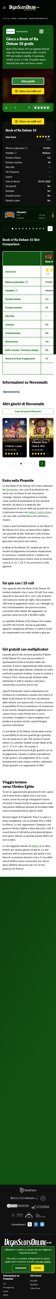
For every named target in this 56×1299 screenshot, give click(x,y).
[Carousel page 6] (29, 228)
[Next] (50, 228)
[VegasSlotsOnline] (28, 1243)
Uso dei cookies (43, 1261)
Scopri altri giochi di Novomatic (28, 411)
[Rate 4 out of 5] (45, 107)
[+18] (42, 1198)
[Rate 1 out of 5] (35, 107)
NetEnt (35, 846)
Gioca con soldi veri (30, 91)
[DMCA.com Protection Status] (18, 1206)
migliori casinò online (39, 512)
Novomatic (22, 18)
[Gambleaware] (25, 1198)
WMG (5, 1295)
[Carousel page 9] (40, 228)
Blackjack (34, 1284)
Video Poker (35, 1288)
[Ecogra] (40, 1206)
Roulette (33, 1280)
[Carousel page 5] (26, 228)
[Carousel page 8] (36, 228)
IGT (4, 1283)
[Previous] (5, 228)
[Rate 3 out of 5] (41, 107)
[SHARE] (15, 107)
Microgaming (8, 1287)
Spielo (5, 1291)
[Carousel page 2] (16, 228)
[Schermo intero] (48, 31)
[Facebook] (35, 1224)
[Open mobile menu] (4, 8)
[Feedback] (29, 107)
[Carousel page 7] (33, 228)
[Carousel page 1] (12, 228)
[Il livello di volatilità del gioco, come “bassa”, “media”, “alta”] (15, 153)
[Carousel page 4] (23, 228)
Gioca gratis (28, 81)
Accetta (37, 1268)
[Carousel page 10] (43, 228)
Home (13, 18)
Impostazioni (20, 1268)
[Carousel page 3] (19, 228)
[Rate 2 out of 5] (38, 107)
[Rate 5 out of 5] (48, 107)
